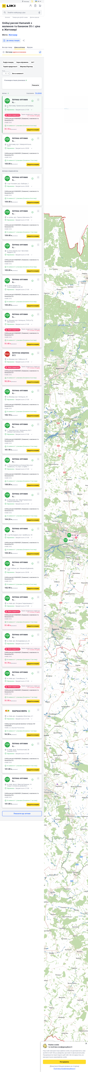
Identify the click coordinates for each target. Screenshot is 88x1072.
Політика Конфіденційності (64, 1069)
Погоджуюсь (64, 1062)
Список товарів (35, 5)
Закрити (86, 1043)
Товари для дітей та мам (20, 17)
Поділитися (23, 40)
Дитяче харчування (36, 17)
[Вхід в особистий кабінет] (30, 5)
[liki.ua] (11, 6)
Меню (4, 6)
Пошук (4, 12)
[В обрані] (38, 99)
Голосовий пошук (39, 12)
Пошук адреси (3, 52)
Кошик (40, 5)
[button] (68, 542)
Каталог (7, 17)
